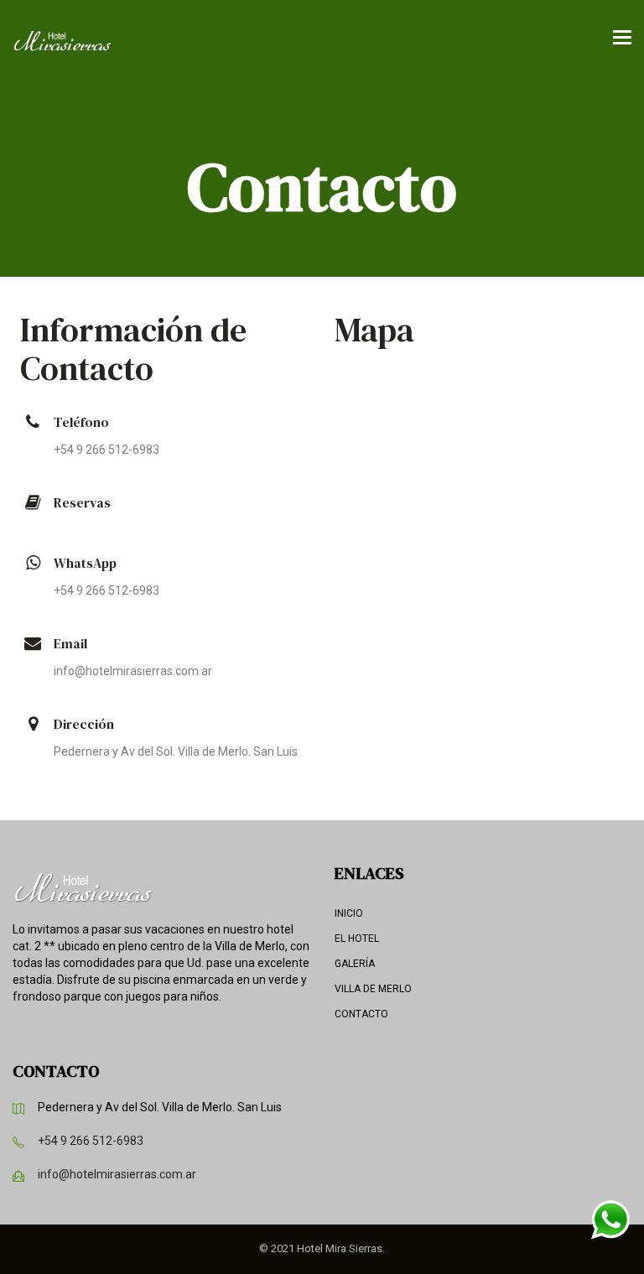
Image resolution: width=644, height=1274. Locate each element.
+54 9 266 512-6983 (90, 1140)
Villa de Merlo (373, 989)
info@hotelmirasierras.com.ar (117, 1174)
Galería (355, 964)
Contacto (361, 1014)
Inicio (349, 913)
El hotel (357, 938)
